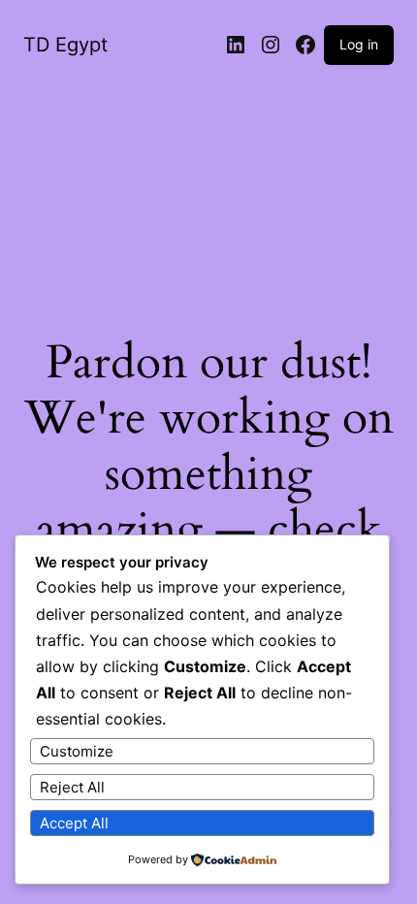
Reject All (72, 787)
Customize (76, 751)
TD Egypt (65, 44)
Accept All (74, 823)
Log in (358, 44)
